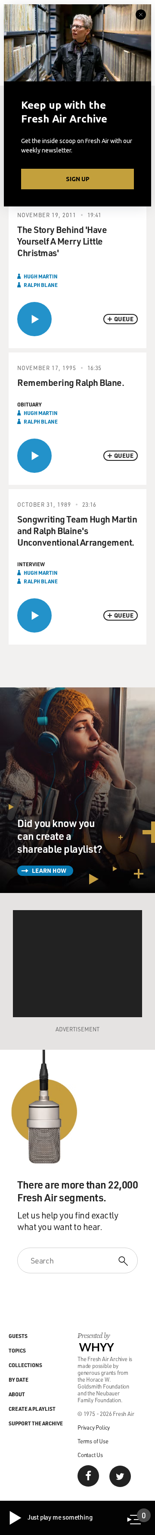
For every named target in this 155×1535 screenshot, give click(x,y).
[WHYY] (97, 1347)
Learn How (49, 870)
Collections (25, 1365)
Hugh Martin (41, 276)
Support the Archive (36, 1423)
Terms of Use (93, 1441)
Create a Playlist (32, 1408)
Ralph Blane (41, 284)
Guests (18, 1335)
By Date (18, 1379)
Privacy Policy (94, 1427)
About (17, 1394)
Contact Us (90, 1454)
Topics (17, 1350)
